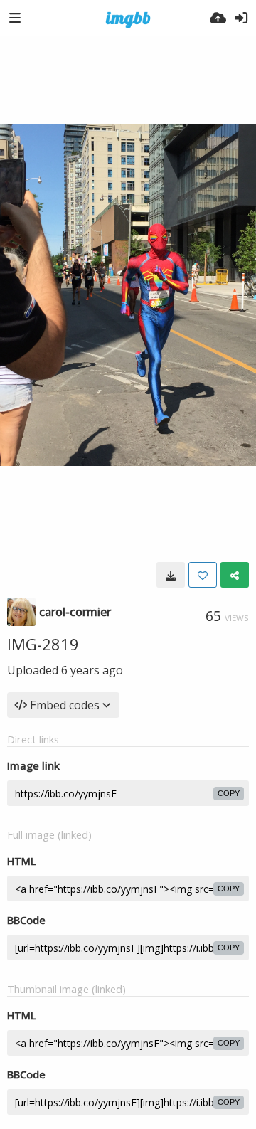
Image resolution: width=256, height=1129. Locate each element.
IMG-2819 (43, 643)
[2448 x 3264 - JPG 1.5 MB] (170, 575)
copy (229, 793)
